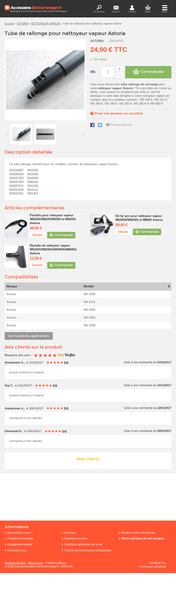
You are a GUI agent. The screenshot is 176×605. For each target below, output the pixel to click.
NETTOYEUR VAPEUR (45, 23)
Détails (37, 235)
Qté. (93, 71)
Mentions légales (15, 563)
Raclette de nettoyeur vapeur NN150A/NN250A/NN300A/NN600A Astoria (53, 249)
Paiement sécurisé (75, 538)
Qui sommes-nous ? (19, 532)
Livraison (70, 532)
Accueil (9, 23)
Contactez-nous (17, 550)
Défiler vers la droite (83, 133)
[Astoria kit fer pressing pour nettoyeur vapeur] (101, 225)
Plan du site (35, 563)
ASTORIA (22, 23)
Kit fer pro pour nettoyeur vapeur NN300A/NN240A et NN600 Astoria (139, 218)
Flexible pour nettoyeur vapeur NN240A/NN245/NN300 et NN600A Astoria (53, 219)
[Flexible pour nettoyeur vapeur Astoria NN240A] (16, 226)
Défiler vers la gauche (7, 133)
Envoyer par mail (121, 124)
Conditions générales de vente (83, 544)
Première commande (20, 538)
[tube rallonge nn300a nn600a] (45, 134)
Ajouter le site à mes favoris (138, 532)
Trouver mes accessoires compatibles (87, 550)
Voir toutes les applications (28, 336)
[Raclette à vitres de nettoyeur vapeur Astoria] (16, 256)
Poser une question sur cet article (119, 113)
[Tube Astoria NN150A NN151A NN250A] (21, 134)
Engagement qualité (20, 544)
